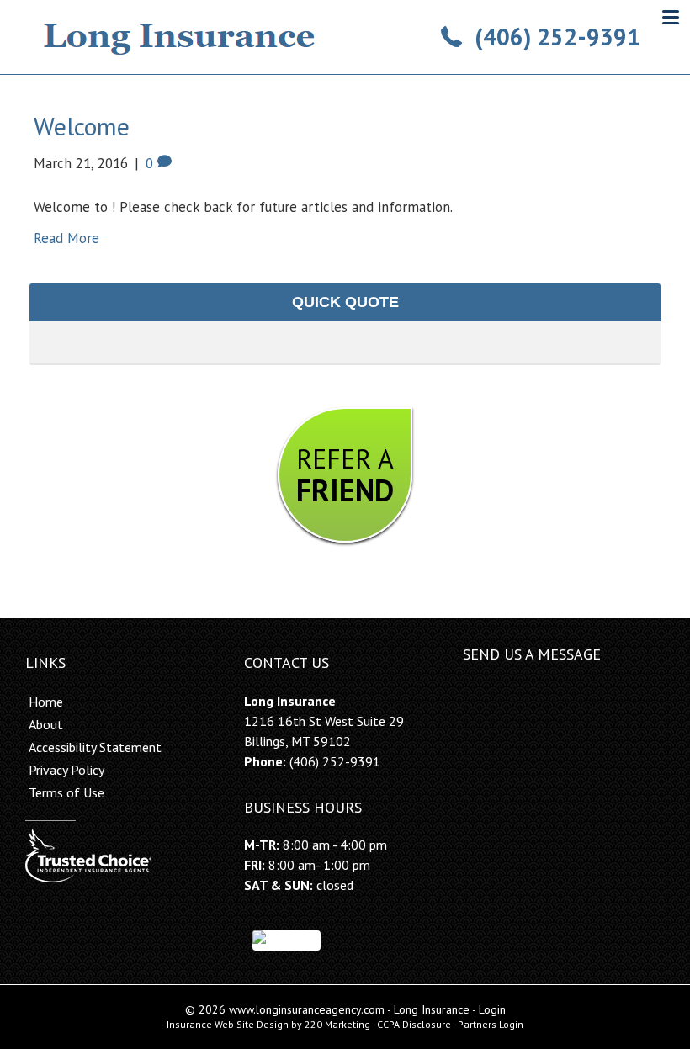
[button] (541, 37)
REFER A (345, 475)
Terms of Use (66, 792)
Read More (66, 238)
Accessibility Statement (95, 747)
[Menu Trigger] (670, 16)
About (46, 724)
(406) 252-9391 (334, 761)
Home (46, 701)
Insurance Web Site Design (228, 1024)
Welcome (82, 125)
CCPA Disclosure (414, 1024)
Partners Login (490, 1024)
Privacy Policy (66, 769)
